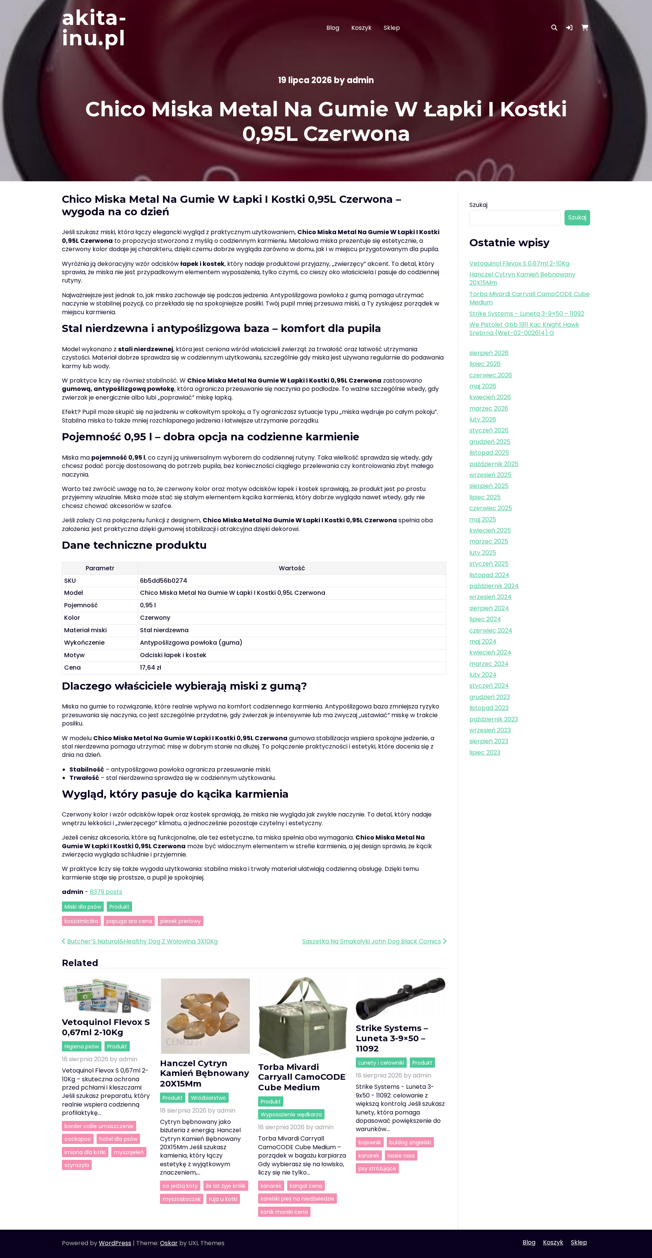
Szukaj (478, 205)
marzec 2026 (488, 408)
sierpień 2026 (489, 353)
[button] (569, 27)
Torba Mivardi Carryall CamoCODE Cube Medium (302, 1077)
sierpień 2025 (489, 486)
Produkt (119, 906)
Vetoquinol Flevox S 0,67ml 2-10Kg (106, 1027)
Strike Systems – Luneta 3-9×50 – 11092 (392, 1038)
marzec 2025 (488, 541)
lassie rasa (401, 1155)
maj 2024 (483, 641)
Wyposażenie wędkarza (291, 1114)
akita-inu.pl (94, 28)
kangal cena (306, 1185)
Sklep (392, 27)
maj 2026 (482, 386)
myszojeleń (129, 1152)
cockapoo (78, 1139)
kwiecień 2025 (490, 530)
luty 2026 (482, 419)
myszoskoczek (182, 1198)
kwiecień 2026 (490, 397)
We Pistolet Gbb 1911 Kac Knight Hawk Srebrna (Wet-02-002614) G (524, 328)
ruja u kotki (223, 1198)
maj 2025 (482, 519)
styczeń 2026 (489, 430)
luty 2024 (483, 674)
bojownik (369, 1142)
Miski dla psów (83, 906)
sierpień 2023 (488, 741)
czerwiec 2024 (490, 630)
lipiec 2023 (484, 752)
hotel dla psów (118, 1139)
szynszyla (77, 1165)
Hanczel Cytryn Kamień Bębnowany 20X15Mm (204, 1073)
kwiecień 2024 (490, 652)
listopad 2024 (489, 575)
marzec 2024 (489, 663)
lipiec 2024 (485, 619)
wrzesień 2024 (490, 597)
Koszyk (361, 27)
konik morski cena (284, 1211)
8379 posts (106, 892)
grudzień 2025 (490, 441)
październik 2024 (494, 586)
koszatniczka (81, 921)
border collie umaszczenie (99, 1126)
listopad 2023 (489, 708)
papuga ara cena (129, 921)
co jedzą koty (180, 1186)
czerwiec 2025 (490, 508)
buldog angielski (410, 1142)
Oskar (169, 1243)
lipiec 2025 (485, 497)
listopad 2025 (489, 452)
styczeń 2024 (489, 685)
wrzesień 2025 (490, 475)
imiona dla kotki (85, 1152)
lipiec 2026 (485, 364)
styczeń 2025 (489, 563)
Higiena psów (82, 1046)
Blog (332, 27)
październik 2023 (493, 719)
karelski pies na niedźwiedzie (297, 1198)
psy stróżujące (377, 1168)
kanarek (271, 1185)
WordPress (115, 1243)
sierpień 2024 (489, 608)
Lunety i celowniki (381, 1063)
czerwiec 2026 (490, 375)
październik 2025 (493, 464)
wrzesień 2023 (490, 730)
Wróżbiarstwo (208, 1097)
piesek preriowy (180, 921)
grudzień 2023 (489, 697)
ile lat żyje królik (226, 1186)
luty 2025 (482, 552)
